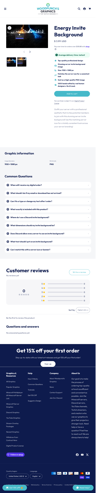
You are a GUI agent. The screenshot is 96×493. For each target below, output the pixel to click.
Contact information (71, 488)
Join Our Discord (55, 398)
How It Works (32, 379)
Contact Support (55, 392)
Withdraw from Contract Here (12, 441)
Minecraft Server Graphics (12, 408)
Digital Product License (15, 449)
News (51, 387)
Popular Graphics (13, 387)
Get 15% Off (32, 395)
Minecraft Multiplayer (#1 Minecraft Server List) (12, 397)
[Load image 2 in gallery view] (21, 61)
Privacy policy (58, 488)
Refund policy (35, 488)
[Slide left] (23, 51)
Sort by (70, 310)
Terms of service (47, 488)
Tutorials (31, 390)
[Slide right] (29, 51)
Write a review (77, 272)
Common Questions (35, 384)
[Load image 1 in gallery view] (11, 61)
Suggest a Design (34, 401)
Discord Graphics (12, 415)
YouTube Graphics (13, 421)
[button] (5, 8)
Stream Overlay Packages (12, 427)
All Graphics (10, 381)
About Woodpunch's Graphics (56, 380)
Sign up (47, 364)
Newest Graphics (12, 435)
